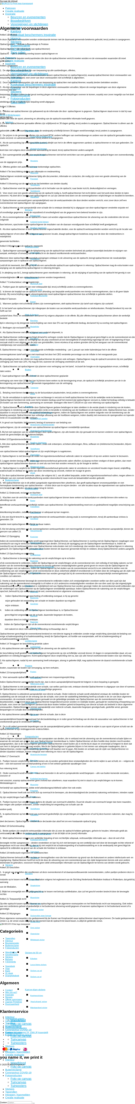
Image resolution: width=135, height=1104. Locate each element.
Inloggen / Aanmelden (17, 1052)
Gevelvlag (34, 604)
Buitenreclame (12, 480)
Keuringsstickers (36, 996)
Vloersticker (34, 934)
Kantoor (16, 31)
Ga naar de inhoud (8, 1)
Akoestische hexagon (38, 755)
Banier (32, 501)
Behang (28, 210)
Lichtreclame (31, 641)
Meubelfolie (34, 327)
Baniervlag (34, 598)
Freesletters (34, 507)
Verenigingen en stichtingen (29, 24)
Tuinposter (34, 388)
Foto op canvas (36, 290)
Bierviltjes (34, 321)
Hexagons (34, 161)
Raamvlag (34, 561)
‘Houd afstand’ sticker (38, 1002)
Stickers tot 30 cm (33, 953)
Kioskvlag (34, 537)
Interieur (10, 1017)
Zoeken (3, 1102)
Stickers (16, 42)
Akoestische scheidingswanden (42, 425)
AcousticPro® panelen (38, 419)
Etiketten (33, 959)
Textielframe (35, 449)
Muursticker (34, 898)
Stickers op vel (36, 971)
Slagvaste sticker (37, 910)
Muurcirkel (34, 785)
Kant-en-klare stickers (35, 990)
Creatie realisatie (14, 11)
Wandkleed (18, 1063)
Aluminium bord (36, 284)
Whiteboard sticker (37, 940)
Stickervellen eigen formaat (40, 916)
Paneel (33, 302)
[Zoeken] (34, 1103)
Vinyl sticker (35, 928)
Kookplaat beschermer (38, 296)
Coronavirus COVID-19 (18, 1029)
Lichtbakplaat (35, 555)
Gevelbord (34, 519)
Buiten (28, 370)
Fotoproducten (20, 98)
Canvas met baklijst (37, 767)
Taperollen (11, 1092)
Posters (28, 666)
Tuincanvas (18, 1039)
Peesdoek (34, 179)
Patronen (10, 8)
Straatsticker (35, 886)
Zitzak (32, 473)
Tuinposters (18, 1043)
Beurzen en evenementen (28, 17)
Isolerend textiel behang (39, 222)
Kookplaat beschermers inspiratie (33, 35)
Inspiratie (10, 14)
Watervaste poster (37, 684)
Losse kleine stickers (38, 965)
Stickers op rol (35, 977)
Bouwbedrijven (21, 20)
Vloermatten (35, 357)
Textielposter (35, 191)
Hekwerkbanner (36, 531)
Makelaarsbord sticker (38, 1008)
